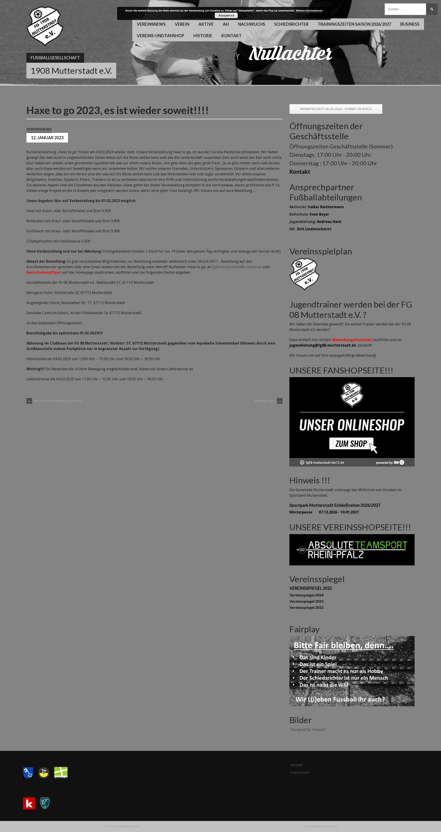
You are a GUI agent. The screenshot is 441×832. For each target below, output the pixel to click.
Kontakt (231, 35)
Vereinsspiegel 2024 (306, 595)
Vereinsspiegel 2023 (306, 601)
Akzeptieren (226, 15)
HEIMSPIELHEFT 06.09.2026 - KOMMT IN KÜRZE (336, 109)
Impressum (300, 772)
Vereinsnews (151, 24)
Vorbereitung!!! (267, 401)
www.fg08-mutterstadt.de (321, 826)
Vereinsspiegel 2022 (306, 607)
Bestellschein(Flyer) (44, 272)
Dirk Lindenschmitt (314, 229)
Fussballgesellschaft (55, 57)
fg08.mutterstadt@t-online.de (237, 267)
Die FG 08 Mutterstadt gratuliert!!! (55, 401)
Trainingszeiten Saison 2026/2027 (354, 24)
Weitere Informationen (309, 10)
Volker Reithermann (326, 207)
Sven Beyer (319, 214)
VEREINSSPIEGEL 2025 (310, 588)
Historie (202, 35)
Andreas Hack (329, 221)
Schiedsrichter (291, 24)
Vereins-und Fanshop (160, 35)
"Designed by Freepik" (307, 729)
